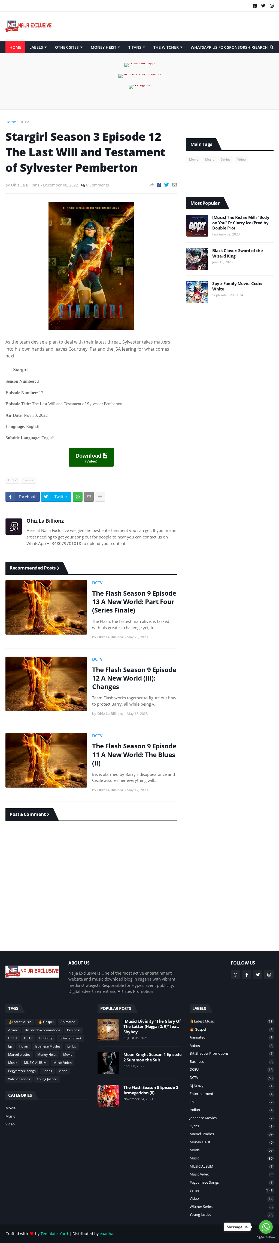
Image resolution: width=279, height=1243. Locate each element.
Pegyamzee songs (22, 1071)
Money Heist (46, 1054)
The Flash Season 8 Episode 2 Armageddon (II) (150, 1090)
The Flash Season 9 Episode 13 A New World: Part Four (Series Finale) (134, 601)
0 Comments (97, 185)
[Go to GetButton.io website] (266, 1237)
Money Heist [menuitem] (103, 47)
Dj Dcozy (46, 1038)
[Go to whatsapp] (266, 1227)
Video (241, 159)
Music (209, 159)
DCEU (12, 1038)
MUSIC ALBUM (35, 1062)
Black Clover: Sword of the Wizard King (237, 253)
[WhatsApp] (78, 497)
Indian (23, 1046)
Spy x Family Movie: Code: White (237, 286)
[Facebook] (159, 184)
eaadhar (107, 1233)
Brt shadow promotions (42, 1030)
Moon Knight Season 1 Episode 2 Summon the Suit (152, 1057)
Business (74, 1030)
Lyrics (71, 1046)
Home (10, 121)
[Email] (174, 184)
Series (28, 480)
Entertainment (70, 1038)
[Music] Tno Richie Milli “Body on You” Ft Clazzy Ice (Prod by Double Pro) (240, 223)
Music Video (62, 1062)
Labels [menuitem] (36, 47)
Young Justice (47, 1079)
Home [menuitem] (15, 47)
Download (89, 458)
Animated (67, 1021)
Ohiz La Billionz (44, 520)
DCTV (24, 121)
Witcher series (19, 1079)
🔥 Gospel (46, 1021)
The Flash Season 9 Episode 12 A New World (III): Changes (134, 678)
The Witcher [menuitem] (166, 47)
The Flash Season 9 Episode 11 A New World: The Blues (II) (134, 754)
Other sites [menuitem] (67, 47)
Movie (193, 159)
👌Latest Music (19, 1021)
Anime (13, 1030)
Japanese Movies (47, 1046)
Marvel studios (19, 1054)
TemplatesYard (54, 1233)
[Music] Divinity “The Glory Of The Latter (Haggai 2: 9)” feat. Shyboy (152, 1026)
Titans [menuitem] (134, 47)
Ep (10, 1046)
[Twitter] (166, 184)
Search (260, 47)
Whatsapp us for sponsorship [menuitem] (222, 47)
